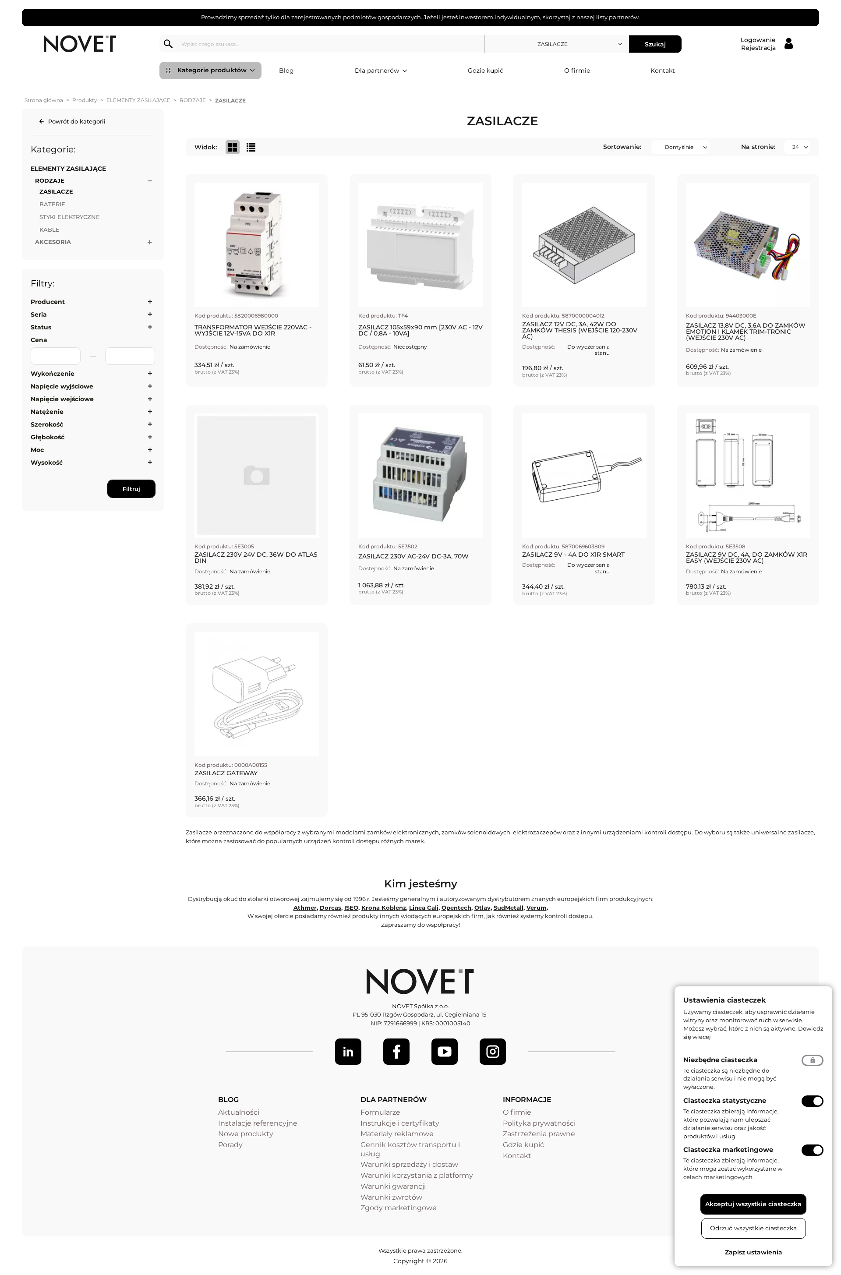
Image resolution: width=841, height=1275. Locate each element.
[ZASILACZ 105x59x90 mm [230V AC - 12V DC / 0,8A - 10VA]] (420, 280)
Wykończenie (52, 374)
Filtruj (131, 488)
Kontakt (662, 70)
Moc (37, 450)
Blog (286, 70)
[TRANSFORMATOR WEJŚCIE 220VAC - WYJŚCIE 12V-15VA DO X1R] (257, 280)
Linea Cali (423, 907)
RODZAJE (193, 100)
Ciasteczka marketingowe (728, 1149)
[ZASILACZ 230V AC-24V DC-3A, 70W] (420, 505)
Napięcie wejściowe (62, 399)
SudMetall (508, 907)
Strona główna (44, 100)
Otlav (482, 907)
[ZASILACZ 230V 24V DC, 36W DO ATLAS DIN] (257, 505)
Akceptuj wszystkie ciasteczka (753, 1204)
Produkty (84, 100)
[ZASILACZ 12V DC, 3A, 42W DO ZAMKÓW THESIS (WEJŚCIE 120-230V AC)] (584, 280)
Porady (230, 1145)
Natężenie (47, 412)
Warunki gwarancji (393, 1186)
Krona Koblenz (383, 907)
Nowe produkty (245, 1134)
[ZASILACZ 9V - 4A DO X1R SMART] (584, 505)
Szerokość (47, 424)
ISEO (351, 907)
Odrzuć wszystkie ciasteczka (753, 1228)
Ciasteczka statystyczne (724, 1100)
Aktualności (238, 1112)
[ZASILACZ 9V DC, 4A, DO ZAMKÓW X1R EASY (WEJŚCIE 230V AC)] (748, 505)
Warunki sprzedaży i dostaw (409, 1164)
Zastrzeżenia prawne (539, 1134)
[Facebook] (396, 1051)
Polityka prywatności (539, 1123)
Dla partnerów (377, 70)
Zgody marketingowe (398, 1208)
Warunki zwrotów (391, 1197)
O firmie (577, 70)
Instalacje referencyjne (257, 1123)
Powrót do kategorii (77, 121)
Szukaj (655, 44)
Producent (48, 302)
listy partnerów (617, 17)
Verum (537, 907)
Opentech (456, 907)
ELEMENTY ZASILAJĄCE (138, 100)
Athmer (305, 907)
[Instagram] (493, 1051)
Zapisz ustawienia (753, 1252)
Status (41, 327)
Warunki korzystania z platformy (416, 1175)
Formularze (380, 1112)
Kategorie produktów (212, 70)
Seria (39, 314)
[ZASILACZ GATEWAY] (257, 720)
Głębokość (47, 437)
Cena (39, 340)
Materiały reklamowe (397, 1134)
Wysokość (47, 462)
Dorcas (330, 907)
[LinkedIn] (348, 1051)
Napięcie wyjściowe (62, 386)
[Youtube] (444, 1051)
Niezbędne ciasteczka (720, 1060)
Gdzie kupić (485, 70)
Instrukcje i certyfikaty (399, 1123)
